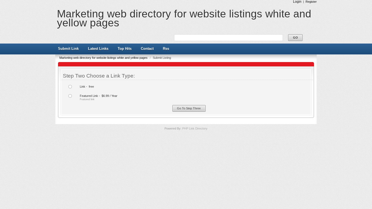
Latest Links (98, 49)
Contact (147, 49)
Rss (166, 49)
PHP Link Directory (195, 128)
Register (311, 1)
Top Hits (125, 49)
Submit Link (68, 49)
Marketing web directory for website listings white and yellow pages (184, 18)
